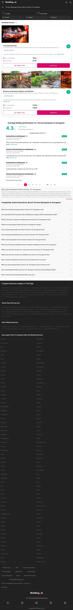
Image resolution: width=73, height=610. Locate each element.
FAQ (17, 567)
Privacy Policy (6, 571)
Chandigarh (4, 478)
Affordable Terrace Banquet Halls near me (14, 307)
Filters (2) (54, 17)
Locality (7, 13)
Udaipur (38, 486)
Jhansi (38, 430)
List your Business (7, 575)
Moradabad (4, 450)
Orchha (38, 375)
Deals (18, 575)
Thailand (3, 398)
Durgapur (3, 363)
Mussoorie (4, 430)
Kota (2, 347)
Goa (37, 474)
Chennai (3, 462)
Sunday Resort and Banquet (15, 136)
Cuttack (38, 553)
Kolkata (3, 458)
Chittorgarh (39, 339)
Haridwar (39, 434)
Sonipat (3, 446)
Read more (60, 54)
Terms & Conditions (29, 567)
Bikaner (38, 418)
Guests (7, 17)
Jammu (38, 355)
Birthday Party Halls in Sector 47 (15, 329)
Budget (31, 17)
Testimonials (31, 571)
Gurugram (4, 502)
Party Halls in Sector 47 (46, 326)
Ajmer (2, 379)
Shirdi (38, 438)
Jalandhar (4, 542)
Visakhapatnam (5, 514)
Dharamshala (40, 363)
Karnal (3, 530)
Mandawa (4, 351)
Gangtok (3, 395)
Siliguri (38, 549)
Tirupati (3, 367)
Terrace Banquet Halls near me (38, 307)
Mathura (39, 347)
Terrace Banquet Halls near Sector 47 (16, 297)
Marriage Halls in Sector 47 (29, 326)
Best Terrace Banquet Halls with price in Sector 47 (26, 290)
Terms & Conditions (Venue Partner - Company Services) (16, 585)
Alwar (2, 359)
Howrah (38, 530)
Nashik (38, 514)
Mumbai (38, 450)
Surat (2, 494)
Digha (2, 355)
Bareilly (3, 371)
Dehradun (4, 534)
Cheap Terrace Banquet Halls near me (17, 314)
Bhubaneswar (40, 506)
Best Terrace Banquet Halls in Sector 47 (44, 292)
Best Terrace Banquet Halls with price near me (20, 309)
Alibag (3, 391)
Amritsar (39, 510)
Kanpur (38, 490)
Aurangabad (40, 557)
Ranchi (3, 526)
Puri (37, 482)
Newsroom (19, 571)
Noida (38, 494)
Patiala (38, 395)
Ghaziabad (4, 474)
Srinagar (3, 387)
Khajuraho (4, 442)
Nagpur (38, 478)
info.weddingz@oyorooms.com (38, 598)
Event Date (43, 13)
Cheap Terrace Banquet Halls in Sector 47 (32, 294)
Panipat (3, 561)
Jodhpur (39, 522)
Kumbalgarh (40, 367)
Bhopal (3, 506)
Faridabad (39, 502)
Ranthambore (5, 438)
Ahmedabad (40, 470)
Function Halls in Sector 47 (51, 329)
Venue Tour (21, 65)
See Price (53, 65)
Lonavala (39, 422)
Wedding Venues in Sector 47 (10, 326)
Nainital (3, 383)
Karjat (38, 391)
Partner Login (6, 567)
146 (47, 184)
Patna (2, 482)
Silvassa (38, 446)
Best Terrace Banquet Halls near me (33, 312)
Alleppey (3, 422)
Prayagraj (39, 534)
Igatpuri (38, 426)
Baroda (38, 498)
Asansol (38, 406)
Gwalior (38, 542)
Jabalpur (3, 546)
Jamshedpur (40, 383)
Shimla (3, 549)
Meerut (3, 522)
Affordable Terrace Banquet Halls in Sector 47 (15, 288)
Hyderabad (39, 454)
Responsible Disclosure (16, 579)
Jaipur (3, 466)
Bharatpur (4, 410)
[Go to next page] (51, 184)
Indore (3, 470)
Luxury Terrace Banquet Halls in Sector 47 (17, 292)
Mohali (3, 418)
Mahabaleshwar (41, 442)
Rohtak (3, 339)
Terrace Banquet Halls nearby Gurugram (43, 314)
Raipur (3, 538)
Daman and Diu (41, 561)
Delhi (2, 454)
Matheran (39, 379)
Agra (2, 490)
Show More (69, 199)
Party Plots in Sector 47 (34, 329)
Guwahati (3, 518)
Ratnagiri (39, 387)
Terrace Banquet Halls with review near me (48, 309)
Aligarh (38, 359)
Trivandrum (4, 414)
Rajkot (38, 538)
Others (38, 414)
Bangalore (39, 458)
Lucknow (39, 466)
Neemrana (4, 426)
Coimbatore (40, 546)
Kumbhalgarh (5, 406)
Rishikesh (3, 434)
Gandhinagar (4, 553)
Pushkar (3, 402)
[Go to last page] (54, 184)
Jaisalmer (39, 343)
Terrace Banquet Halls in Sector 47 (41, 288)
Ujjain (2, 557)
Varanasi (3, 510)
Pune (38, 462)
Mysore (38, 410)
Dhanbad (39, 371)
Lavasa (3, 375)
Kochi (38, 526)
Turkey (38, 402)
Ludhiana (3, 498)
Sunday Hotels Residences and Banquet (19, 149)
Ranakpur (39, 398)
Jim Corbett (4, 343)
